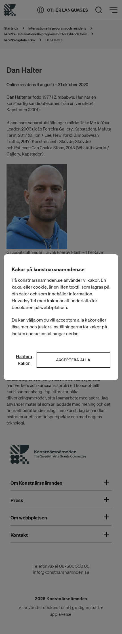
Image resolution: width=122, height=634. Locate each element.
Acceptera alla (73, 359)
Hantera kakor (24, 359)
